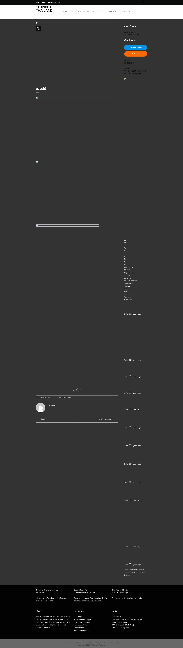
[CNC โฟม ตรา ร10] (135, 524)
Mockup (127, 286)
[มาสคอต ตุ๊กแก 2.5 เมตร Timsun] (135, 338)
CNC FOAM (128, 270)
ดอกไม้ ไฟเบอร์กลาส (105, 419)
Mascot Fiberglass (131, 280)
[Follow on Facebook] (141, 2)
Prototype (128, 289)
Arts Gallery (93, 11)
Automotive (128, 267)
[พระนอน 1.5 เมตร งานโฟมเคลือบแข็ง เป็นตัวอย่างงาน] (135, 369)
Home (65, 11)
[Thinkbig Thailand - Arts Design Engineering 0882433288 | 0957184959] (47, 11)
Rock (126, 291)
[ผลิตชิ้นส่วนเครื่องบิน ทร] (135, 474)
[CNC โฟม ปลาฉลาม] (135, 456)
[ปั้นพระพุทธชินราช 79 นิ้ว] (135, 437)
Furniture (127, 275)
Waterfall (127, 297)
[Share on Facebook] (75, 389)
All (125, 264)
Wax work (128, 299)
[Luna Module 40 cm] (135, 402)
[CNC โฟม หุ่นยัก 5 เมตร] (135, 556)
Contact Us (125, 11)
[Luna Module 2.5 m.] (135, 307)
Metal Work (128, 283)
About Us (113, 11)
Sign (126, 294)
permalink (67, 397)
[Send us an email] (145, 2)
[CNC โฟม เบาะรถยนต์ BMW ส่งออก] (135, 492)
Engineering (129, 272)
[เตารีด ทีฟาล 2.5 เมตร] (135, 385)
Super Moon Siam (77, 11)
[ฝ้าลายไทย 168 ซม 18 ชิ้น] (135, 419)
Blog (103, 11)
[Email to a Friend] (78, 389)
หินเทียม (44, 419)
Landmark (128, 278)
